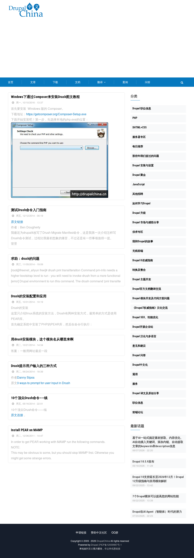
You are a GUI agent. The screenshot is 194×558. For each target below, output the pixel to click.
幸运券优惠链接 (112, 548)
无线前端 (137, 250)
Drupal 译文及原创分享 (145, 393)
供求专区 (137, 231)
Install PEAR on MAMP (27, 430)
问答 (147, 82)
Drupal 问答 (139, 355)
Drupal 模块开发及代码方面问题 (151, 298)
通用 (135, 374)
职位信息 (137, 402)
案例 (125, 82)
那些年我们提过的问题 (145, 155)
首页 (10, 82)
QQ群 (114, 532)
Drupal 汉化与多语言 (144, 336)
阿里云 (89, 548)
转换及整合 (139, 269)
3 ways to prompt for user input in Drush (43, 383)
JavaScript (138, 184)
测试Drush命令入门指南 (28, 210)
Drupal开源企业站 (142, 326)
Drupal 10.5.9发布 (143, 461)
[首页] (26, 10)
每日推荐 (137, 146)
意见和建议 (139, 345)
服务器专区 (139, 136)
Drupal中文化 (140, 364)
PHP (134, 117)
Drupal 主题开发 (141, 279)
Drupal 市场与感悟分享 (145, 222)
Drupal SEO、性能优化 (145, 317)
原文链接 (17, 221)
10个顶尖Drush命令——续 (29, 398)
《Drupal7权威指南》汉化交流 (150, 307)
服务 (135, 383)
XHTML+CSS (139, 127)
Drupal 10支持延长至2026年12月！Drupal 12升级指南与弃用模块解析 (158, 479)
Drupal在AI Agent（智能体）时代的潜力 (157, 511)
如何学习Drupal (141, 203)
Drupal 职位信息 (141, 108)
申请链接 (81, 532)
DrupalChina (103, 540)
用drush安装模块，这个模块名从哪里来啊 (42, 339)
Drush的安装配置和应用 (28, 296)
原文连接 (17, 415)
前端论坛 (137, 412)
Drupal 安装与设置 (143, 165)
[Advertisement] (97, 49)
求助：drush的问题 (25, 258)
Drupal (94, 544)
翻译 (100, 82)
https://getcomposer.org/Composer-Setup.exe (56, 114)
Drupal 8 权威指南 (142, 260)
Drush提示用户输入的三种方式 (34, 366)
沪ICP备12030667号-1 (110, 544)
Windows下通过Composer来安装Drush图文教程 (45, 97)
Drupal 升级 (139, 212)
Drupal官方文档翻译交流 (146, 288)
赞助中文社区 (99, 532)
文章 (33, 82)
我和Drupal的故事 (142, 241)
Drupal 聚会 (139, 174)
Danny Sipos (25, 377)
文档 (77, 82)
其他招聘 (137, 193)
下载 (55, 82)
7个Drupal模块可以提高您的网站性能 (155, 496)
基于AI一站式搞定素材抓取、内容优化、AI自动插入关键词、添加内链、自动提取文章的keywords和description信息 (157, 442)
